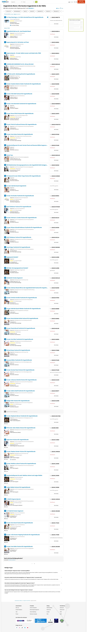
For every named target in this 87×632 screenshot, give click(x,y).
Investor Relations (19, 609)
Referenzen (49, 609)
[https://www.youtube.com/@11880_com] (28, 628)
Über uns (17, 607)
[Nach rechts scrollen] (62, 11)
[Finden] (36, 2)
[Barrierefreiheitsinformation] (75, 2)
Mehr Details (56, 23)
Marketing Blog (49, 607)
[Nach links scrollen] (4, 11)
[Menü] (76, 2)
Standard (31, 8)
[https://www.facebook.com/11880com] (17, 628)
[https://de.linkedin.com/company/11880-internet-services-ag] (25, 628)
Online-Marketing (33, 611)
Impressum (62, 607)
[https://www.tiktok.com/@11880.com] (22, 628)
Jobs (16, 611)
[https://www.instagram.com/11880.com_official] (19, 628)
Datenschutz (62, 609)
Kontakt (48, 611)
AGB (61, 611)
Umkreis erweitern (11, 559)
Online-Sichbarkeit (33, 607)
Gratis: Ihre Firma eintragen (81, 2)
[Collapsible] (61, 570)
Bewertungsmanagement (34, 609)
